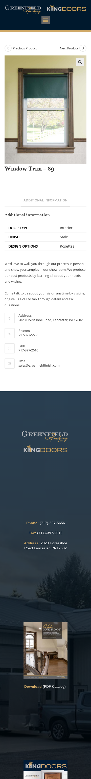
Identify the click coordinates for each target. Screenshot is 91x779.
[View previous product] (8, 48)
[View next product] (82, 48)
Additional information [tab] (45, 200)
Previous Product (25, 48)
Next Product (69, 48)
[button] (45, 20)
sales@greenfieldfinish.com (39, 365)
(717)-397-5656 (52, 523)
